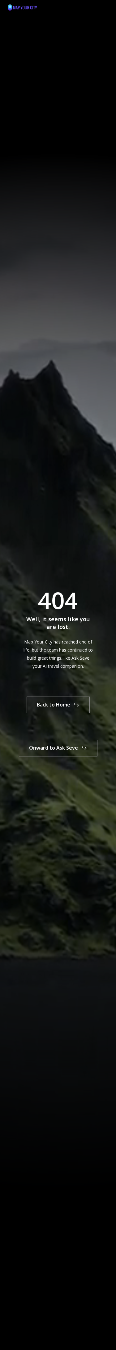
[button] (105, 7)
